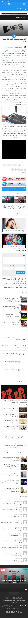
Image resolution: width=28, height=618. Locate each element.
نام (24, 266)
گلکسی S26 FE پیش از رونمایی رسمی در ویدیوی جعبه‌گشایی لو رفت (11, 189)
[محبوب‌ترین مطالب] (7, 452)
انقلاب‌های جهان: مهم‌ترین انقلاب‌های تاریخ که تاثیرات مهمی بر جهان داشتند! (15, 401)
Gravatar (12, 287)
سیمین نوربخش (18, 47)
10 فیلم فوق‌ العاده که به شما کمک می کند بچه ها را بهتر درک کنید (15, 247)
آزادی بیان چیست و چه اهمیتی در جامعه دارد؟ (11, 427)
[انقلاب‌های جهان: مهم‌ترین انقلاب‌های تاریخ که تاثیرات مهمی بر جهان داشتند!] (14, 392)
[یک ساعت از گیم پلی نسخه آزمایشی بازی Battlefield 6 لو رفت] (20, 199)
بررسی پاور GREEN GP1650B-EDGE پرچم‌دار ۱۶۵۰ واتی (11, 308)
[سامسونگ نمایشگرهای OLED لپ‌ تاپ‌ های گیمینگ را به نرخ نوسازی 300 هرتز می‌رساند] (24, 482)
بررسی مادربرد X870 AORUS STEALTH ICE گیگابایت (11, 354)
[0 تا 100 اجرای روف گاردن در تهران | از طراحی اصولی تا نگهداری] (23, 415)
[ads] (14, 13)
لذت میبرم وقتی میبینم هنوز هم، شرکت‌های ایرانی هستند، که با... (12, 510)
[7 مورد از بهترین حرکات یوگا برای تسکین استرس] (23, 421)
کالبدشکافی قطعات (20, 17)
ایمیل (12, 266)
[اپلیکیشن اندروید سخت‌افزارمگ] (18, 612)
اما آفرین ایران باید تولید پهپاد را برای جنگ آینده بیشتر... (11, 548)
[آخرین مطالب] (20, 452)
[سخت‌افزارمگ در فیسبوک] (12, 612)
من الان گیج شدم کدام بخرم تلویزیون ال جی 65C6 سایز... (12, 503)
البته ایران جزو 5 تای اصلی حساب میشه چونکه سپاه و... (12, 541)
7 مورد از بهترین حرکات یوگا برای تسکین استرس (11, 421)
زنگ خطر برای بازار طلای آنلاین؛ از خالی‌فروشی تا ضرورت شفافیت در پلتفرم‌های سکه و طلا (12, 489)
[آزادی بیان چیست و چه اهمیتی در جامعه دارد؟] (23, 427)
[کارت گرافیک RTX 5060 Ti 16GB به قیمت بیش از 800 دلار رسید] (24, 316)
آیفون (19, 165)
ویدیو (5, 165)
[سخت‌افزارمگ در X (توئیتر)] (9, 612)
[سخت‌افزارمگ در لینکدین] (7, 612)
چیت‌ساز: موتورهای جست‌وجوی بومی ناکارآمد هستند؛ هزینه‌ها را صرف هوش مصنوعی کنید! (11, 458)
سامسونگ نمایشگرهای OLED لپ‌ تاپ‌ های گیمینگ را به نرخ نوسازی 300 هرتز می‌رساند (10, 482)
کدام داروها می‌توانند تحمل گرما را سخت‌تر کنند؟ (15, 231)
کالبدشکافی (10, 165)
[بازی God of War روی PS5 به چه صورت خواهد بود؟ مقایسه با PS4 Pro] (8, 199)
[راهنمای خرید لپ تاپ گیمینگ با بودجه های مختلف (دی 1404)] (14, 576)
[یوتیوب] (14, 179)
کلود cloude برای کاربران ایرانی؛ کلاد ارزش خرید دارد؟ (12, 323)
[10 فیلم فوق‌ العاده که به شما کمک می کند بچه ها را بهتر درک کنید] (14, 241)
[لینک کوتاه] (5, 47)
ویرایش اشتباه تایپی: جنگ (16, 535)
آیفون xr (15, 165)
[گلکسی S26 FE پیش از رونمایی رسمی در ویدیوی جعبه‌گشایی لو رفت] (24, 474)
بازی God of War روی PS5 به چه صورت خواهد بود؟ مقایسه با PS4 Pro (8, 206)
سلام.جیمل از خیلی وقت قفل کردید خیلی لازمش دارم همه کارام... (13, 554)
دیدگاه (23, 255)
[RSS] (21, 612)
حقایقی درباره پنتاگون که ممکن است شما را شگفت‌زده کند (10, 409)
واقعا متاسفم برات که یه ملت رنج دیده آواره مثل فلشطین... (11, 529)
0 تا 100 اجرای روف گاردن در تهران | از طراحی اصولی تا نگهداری (10, 415)
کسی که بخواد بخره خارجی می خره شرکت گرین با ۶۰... (11, 523)
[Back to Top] (14, 593)
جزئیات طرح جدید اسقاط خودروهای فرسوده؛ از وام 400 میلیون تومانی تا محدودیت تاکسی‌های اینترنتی (12, 300)
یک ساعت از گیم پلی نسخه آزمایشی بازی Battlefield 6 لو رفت (21, 206)
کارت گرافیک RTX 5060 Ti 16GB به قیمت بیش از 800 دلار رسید (12, 315)
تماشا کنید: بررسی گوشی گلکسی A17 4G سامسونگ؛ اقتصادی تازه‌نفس (11, 362)
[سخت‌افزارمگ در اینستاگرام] (14, 612)
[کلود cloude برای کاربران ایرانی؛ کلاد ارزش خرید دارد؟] (24, 323)
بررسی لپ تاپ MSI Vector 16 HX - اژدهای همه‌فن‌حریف (12, 370)
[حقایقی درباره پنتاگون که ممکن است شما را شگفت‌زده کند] (23, 409)
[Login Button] (17, 9)
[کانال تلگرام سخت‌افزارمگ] (16, 612)
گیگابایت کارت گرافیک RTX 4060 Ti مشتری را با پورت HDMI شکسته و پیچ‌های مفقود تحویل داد (11, 466)
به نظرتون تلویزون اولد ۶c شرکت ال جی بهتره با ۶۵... (12, 516)
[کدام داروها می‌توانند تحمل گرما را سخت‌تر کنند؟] (14, 225)
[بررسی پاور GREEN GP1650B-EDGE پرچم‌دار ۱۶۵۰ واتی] (24, 308)
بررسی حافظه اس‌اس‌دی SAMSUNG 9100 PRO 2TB (10, 346)
